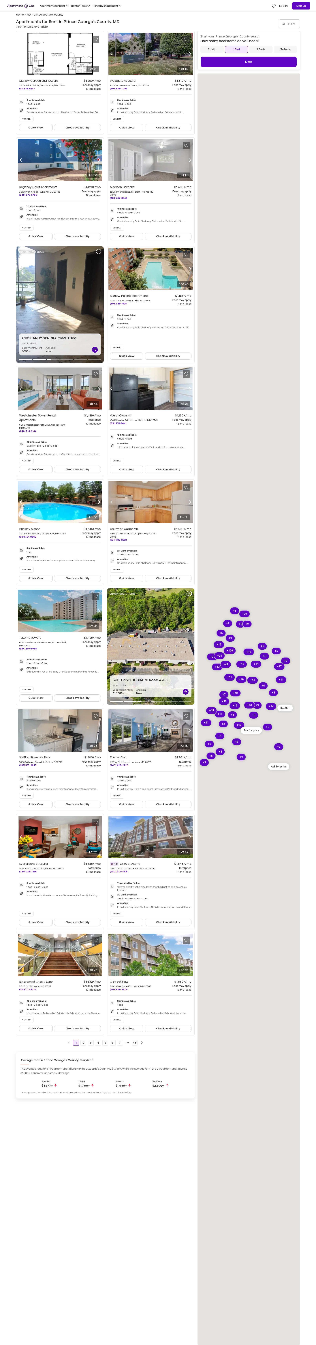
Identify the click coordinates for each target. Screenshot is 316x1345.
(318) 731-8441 (118, 423)
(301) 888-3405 (118, 989)
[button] (285, 708)
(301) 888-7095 (118, 88)
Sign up (301, 5)
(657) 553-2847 (28, 765)
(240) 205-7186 (28, 871)
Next (248, 61)
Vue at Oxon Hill (120, 415)
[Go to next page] (142, 1043)
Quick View (36, 127)
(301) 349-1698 (118, 303)
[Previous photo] (21, 54)
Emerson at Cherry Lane (36, 981)
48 (135, 1042)
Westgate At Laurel (123, 80)
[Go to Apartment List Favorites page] (273, 6)
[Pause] (98, 251)
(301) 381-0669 (27, 537)
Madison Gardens (122, 187)
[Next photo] (99, 54)
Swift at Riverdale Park (34, 757)
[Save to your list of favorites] (95, 39)
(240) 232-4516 (118, 871)
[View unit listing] (95, 350)
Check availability (77, 127)
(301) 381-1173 (27, 88)
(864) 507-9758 (28, 648)
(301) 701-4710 (27, 989)
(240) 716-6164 (27, 431)
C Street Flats (119, 981)
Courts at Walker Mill (124, 529)
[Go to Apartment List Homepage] (20, 6)
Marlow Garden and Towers (38, 80)
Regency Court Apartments (38, 187)
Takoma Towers (30, 637)
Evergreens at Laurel (33, 863)
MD (29, 14)
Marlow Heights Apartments (129, 295)
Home (20, 14)
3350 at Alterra (130, 863)
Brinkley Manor (29, 529)
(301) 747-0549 (118, 198)
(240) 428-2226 (119, 765)
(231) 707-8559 (118, 540)
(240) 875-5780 (28, 195)
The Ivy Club (118, 757)
